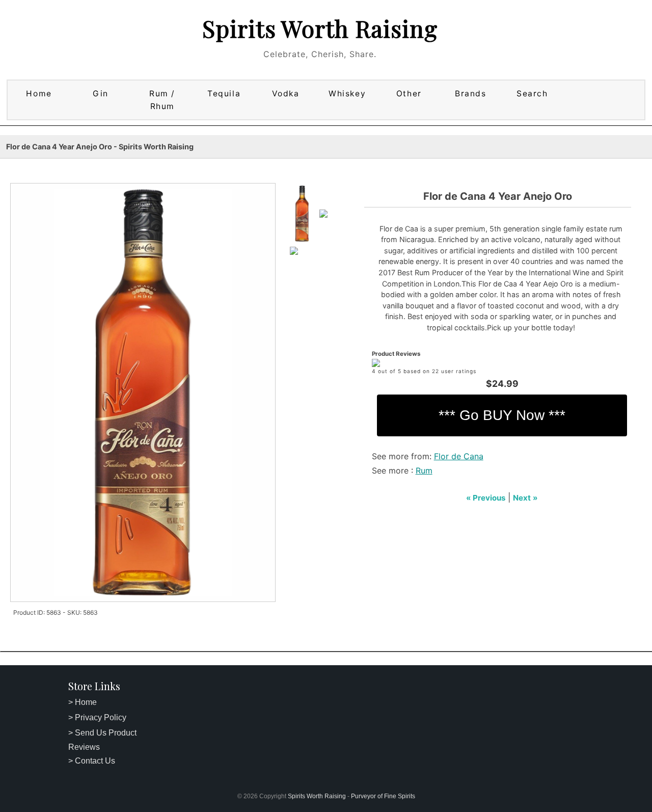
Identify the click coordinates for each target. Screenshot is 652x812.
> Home (82, 702)
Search (532, 93)
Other (409, 93)
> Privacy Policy (97, 717)
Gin (100, 93)
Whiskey (347, 93)
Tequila (223, 93)
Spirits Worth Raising (320, 28)
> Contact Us (91, 760)
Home (38, 93)
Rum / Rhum (162, 100)
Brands (470, 93)
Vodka (286, 93)
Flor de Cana (458, 456)
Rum (424, 470)
